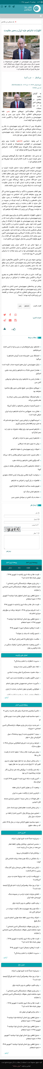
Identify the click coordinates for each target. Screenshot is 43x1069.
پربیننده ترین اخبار (31, 562)
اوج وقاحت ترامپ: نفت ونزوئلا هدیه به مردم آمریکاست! (24, 878)
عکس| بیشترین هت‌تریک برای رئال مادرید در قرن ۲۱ (21, 710)
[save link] (15, 320)
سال (10, 567)
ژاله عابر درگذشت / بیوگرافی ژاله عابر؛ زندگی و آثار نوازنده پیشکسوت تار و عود (23, 771)
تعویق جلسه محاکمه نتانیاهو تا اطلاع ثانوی (25, 486)
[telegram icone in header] (13, 7)
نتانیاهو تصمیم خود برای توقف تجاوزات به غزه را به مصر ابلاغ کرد (23, 431)
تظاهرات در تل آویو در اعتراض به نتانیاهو (25, 480)
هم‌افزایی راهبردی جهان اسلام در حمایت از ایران (22, 689)
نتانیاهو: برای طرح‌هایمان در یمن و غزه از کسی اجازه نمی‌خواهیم (22, 348)
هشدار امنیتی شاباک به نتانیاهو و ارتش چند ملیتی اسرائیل (23, 372)
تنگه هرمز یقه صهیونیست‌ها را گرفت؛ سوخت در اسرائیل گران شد (23, 910)
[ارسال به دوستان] (10, 320)
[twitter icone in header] (5, 7)
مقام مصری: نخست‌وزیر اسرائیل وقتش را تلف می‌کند (21, 454)
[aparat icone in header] (9, 7)
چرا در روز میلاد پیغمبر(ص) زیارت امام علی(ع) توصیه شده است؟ (22, 887)
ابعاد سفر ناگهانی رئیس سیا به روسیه (26, 666)
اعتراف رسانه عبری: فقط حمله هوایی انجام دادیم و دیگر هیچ (23, 919)
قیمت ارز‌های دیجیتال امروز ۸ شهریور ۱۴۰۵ (24, 628)
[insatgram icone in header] (2, 7)
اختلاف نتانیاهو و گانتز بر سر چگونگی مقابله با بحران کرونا (22, 468)
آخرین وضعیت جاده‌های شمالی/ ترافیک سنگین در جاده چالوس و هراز (22, 646)
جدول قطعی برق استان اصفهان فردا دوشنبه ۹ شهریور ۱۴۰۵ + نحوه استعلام (22, 597)
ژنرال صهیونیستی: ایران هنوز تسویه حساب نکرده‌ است (21, 364)
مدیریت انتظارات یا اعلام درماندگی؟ (26, 661)
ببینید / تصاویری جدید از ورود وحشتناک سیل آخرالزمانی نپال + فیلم (24, 736)
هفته (28, 567)
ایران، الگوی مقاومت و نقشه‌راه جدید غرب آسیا (23, 678)
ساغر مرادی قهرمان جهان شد (29, 1012)
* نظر (35, 533)
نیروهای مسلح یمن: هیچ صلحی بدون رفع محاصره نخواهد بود (23, 390)
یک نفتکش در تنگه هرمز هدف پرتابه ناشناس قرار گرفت (23, 860)
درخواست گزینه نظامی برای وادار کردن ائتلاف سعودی (21, 475)
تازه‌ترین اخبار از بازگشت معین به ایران (25, 793)
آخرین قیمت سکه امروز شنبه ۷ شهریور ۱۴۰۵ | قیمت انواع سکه (22, 780)
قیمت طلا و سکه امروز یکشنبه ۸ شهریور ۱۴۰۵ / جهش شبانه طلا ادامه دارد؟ (24, 576)
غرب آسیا (27, 77)
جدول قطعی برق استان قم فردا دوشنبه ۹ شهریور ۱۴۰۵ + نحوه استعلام (22, 1046)
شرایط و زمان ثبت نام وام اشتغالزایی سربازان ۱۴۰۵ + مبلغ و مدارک (22, 745)
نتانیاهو (19, 141)
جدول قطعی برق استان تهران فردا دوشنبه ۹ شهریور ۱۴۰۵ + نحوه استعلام (22, 1037)
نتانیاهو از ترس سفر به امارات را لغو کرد (26, 438)
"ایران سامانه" (16, 1066)
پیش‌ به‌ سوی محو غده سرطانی (29, 443)
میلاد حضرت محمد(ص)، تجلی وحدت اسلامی (23, 672)
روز (37, 567)
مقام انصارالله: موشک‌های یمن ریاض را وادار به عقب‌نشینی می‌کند (24, 399)
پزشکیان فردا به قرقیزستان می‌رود (27, 853)
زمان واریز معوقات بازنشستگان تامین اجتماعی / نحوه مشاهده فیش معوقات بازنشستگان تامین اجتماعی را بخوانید (22, 587)
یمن (8, 111)
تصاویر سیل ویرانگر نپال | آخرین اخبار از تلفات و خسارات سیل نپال (23, 815)
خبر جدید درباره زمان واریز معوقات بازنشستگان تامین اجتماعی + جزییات (21, 727)
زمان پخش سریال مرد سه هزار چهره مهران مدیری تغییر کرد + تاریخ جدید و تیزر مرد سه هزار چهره (23, 762)
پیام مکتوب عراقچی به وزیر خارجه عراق (25, 903)
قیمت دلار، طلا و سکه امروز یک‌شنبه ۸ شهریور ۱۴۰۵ (21, 604)
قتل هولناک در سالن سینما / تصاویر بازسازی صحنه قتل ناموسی (22, 800)
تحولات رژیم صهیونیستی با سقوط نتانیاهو (25, 449)
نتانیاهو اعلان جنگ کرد (31, 491)
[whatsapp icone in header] (15, 315)
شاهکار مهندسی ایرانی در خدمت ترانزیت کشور (23, 694)
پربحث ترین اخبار (11, 562)
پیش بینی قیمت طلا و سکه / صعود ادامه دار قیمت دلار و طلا (22, 754)
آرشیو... (6, 697)
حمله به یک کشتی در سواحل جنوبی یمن (25, 497)
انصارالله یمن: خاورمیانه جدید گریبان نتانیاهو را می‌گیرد (24, 357)
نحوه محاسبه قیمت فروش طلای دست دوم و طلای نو (22, 718)
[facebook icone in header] (10, 315)
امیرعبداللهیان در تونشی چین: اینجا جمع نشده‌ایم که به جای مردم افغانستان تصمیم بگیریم (22, 422)
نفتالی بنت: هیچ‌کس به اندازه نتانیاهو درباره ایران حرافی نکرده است (23, 413)
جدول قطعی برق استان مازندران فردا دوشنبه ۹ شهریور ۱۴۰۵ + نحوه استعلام (24, 1028)
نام (36, 513)
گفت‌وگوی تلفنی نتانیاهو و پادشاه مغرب (26, 460)
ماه (19, 567)
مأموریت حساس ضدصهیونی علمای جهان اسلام (22, 683)
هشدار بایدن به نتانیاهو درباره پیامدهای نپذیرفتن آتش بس (23, 381)
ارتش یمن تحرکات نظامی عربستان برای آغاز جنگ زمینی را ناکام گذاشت (23, 869)
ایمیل (35, 519)
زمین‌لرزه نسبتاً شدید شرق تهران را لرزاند (25, 838)
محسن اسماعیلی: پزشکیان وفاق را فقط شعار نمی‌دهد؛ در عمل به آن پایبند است (25, 846)
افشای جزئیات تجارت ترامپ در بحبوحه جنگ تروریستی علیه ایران (24, 896)
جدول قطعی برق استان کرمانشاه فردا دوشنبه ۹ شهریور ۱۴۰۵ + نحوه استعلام (24, 621)
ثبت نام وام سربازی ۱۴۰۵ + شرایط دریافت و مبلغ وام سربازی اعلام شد (22, 612)
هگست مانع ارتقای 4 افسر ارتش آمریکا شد (24, 639)
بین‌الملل (38, 77)
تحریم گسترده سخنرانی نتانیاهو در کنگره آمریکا (23, 405)
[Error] (4, 329)
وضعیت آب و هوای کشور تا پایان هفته (25, 787)
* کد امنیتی (35, 525)
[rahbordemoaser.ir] (32, 9)
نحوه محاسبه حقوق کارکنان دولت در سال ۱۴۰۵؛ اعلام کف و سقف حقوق (22, 824)
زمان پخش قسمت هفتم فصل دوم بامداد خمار (23, 807)
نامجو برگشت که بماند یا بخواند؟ (27, 633)
